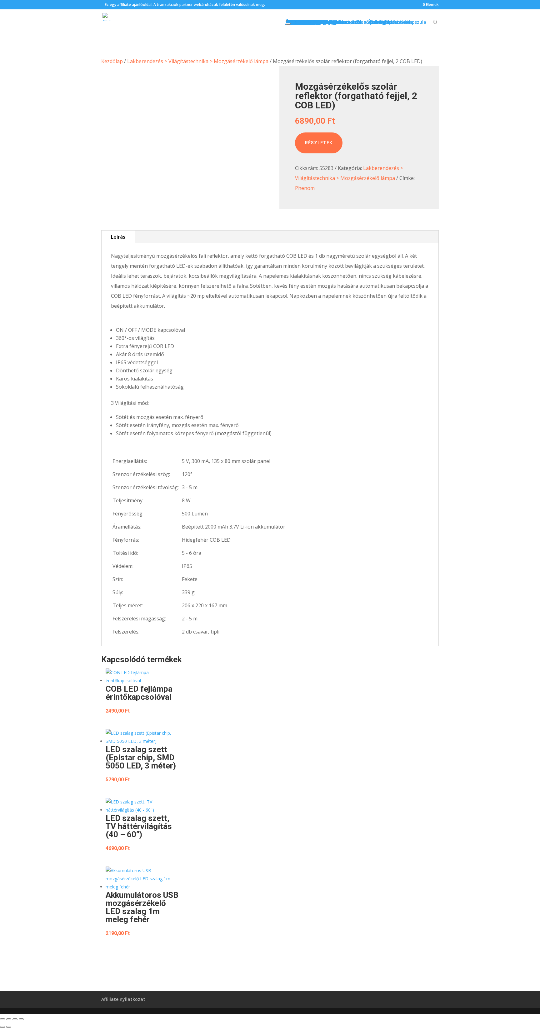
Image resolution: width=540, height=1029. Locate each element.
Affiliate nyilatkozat (123, 999)
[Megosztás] (15, 1019)
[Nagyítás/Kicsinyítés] (2, 1019)
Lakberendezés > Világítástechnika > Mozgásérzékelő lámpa (197, 61)
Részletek (318, 142)
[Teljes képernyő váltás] (8, 1019)
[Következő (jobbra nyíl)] (8, 1027)
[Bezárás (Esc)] (21, 1019)
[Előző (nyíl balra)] (2, 1027)
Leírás (118, 236)
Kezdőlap (112, 61)
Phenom (305, 188)
